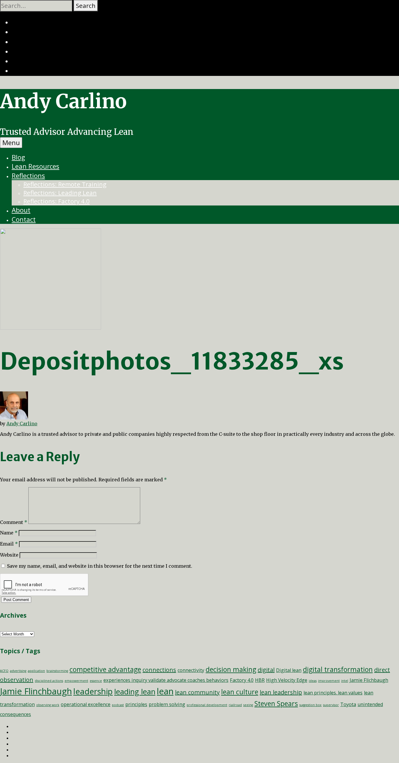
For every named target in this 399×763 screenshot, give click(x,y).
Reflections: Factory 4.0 (56, 201)
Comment (13, 522)
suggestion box (310, 705)
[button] (86, 5)
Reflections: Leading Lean (60, 193)
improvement (329, 681)
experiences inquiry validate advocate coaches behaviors (165, 680)
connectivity (191, 670)
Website (9, 555)
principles (136, 704)
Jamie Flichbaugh (369, 680)
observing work (47, 705)
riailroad (235, 705)
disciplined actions (49, 681)
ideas (313, 681)
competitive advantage (105, 669)
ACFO (4, 671)
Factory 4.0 (242, 680)
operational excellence (85, 704)
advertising (18, 671)
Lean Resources (35, 166)
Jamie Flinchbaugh (36, 691)
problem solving (167, 704)
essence (96, 681)
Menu (11, 142)
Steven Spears (276, 703)
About (21, 210)
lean (165, 691)
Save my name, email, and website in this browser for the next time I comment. (99, 566)
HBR (260, 680)
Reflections (28, 175)
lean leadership (281, 692)
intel (344, 681)
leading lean (134, 692)
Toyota (348, 704)
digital (266, 670)
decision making (231, 669)
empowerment (76, 681)
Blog (18, 157)
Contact (24, 219)
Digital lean (288, 670)
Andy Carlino (63, 101)
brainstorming (57, 671)
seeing (248, 705)
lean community (197, 692)
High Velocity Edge (286, 680)
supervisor (331, 705)
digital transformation (338, 669)
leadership (93, 691)
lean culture (239, 691)
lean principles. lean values (332, 692)
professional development (207, 705)
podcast (118, 705)
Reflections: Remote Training (64, 184)
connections (159, 670)
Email (9, 544)
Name (9, 533)
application (36, 671)
